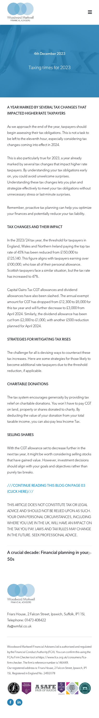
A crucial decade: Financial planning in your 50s (47, 556)
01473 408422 (35, 620)
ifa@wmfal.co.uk (19, 626)
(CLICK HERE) (17, 492)
